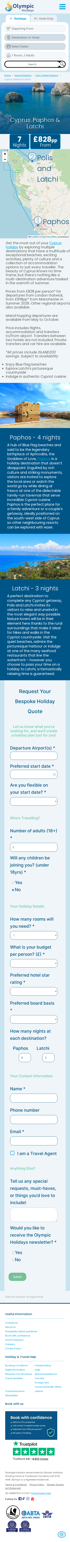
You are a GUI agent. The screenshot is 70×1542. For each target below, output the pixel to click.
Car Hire (39, 1378)
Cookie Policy (13, 1348)
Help (37, 1369)
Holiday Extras (43, 1365)
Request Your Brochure (18, 1374)
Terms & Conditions (16, 1484)
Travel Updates (14, 1378)
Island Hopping (23, 75)
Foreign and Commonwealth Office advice (48, 1387)
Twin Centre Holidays (46, 75)
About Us (10, 1327)
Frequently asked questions (21, 1331)
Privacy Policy (37, 1484)
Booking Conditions (16, 1365)
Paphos (44, 458)
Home (7, 75)
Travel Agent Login (41, 1493)
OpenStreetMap (49, 236)
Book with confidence (17, 1335)
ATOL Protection (14, 1340)
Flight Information (15, 1369)
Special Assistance (46, 1374)
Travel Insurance (15, 1391)
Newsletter (11, 1395)
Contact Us (11, 1323)
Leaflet (34, 236)
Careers (10, 1344)
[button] (38, 221)
